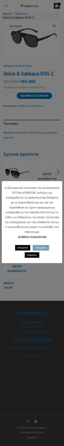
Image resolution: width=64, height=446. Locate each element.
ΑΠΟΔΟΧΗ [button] (22, 247)
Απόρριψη (41, 247)
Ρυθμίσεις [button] (32, 255)
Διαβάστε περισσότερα (32, 236)
